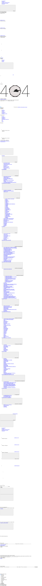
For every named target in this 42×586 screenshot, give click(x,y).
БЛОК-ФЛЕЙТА (6, 321)
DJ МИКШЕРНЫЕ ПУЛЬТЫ (8, 395)
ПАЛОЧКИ (5, 221)
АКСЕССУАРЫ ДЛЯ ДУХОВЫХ (8, 319)
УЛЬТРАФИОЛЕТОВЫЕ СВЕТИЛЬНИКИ (10, 296)
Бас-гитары (5, 165)
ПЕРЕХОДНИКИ (6, 308)
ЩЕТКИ (5, 225)
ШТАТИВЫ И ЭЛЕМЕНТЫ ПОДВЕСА (9, 297)
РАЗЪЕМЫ (5, 310)
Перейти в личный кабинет (4, 522)
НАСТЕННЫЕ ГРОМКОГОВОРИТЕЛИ (9, 384)
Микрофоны (3, 118)
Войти (1, 558)
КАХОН (6, 212)
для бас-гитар (5, 234)
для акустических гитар (7, 233)
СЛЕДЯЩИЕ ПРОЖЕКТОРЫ (8, 294)
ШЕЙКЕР (6, 217)
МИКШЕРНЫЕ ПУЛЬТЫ (7, 248)
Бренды (3, 61)
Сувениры (5, 406)
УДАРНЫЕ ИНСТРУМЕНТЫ (18, 189)
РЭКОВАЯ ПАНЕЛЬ (7, 291)
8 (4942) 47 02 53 (2, 35)
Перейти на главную (3, 99)
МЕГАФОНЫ (5, 258)
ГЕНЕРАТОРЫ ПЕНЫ (8, 277)
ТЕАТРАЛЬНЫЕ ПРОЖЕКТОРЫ (8, 295)
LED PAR (5, 282)
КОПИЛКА (5, 364)
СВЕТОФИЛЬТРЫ (6, 292)
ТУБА (4, 334)
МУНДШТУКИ (6, 328)
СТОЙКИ (5, 224)
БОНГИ (6, 199)
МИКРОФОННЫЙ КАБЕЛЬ (8, 307)
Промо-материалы (6, 405)
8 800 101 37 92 (2, 20)
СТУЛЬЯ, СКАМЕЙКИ (7, 368)
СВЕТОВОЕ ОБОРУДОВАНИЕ (18, 268)
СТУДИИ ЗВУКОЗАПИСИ (7, 260)
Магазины (3, 110)
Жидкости (6, 279)
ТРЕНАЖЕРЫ (6, 369)
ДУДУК (5, 324)
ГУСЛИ (5, 347)
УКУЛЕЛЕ (5, 350)
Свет (2, 121)
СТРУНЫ (3, 226)
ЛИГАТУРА (5, 327)
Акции (3, 60)
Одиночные (5, 239)
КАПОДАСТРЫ (6, 361)
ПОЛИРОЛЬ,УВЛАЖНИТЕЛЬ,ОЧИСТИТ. (10, 366)
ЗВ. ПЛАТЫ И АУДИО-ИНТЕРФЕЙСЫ (9, 256)
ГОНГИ (6, 202)
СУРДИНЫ (5, 331)
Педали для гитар (6, 167)
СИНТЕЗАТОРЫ (6, 177)
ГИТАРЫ (3, 155)
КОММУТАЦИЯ (4, 298)
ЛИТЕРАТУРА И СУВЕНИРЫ (6, 397)
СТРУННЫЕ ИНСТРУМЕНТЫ (6, 337)
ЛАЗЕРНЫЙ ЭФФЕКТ (7, 287)
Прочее (5, 371)
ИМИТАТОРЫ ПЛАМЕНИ (9, 280)
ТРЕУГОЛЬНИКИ (7, 216)
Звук (2, 120)
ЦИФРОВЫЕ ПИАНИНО (7, 176)
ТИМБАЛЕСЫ (7, 215)
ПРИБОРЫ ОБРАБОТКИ (7, 254)
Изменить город (4, 12)
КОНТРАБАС (6, 349)
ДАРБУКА (6, 203)
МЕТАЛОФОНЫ (7, 213)
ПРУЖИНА (5, 223)
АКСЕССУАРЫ (4, 351)
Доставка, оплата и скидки (5, 2)
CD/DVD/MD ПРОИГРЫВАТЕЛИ (8, 257)
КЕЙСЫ (5, 362)
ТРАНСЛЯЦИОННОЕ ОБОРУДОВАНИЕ (8, 374)
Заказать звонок (17, 458)
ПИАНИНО (5, 179)
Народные (5, 238)
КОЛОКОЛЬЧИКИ (8, 209)
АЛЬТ (4, 320)
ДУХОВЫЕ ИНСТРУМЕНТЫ (6, 311)
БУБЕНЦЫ (6, 200)
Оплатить (1, 508)
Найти (1, 487)
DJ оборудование (4, 388)
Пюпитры (5, 372)
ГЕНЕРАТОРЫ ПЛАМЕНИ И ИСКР (10, 278)
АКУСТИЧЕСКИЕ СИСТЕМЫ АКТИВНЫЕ (10, 247)
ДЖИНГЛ (6, 205)
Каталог (2, 58)
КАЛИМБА (7, 207)
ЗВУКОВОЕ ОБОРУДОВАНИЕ (6, 240)
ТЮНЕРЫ (5, 370)
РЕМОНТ (5, 290)
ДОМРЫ (5, 348)
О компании (3, 112)
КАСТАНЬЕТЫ (7, 208)
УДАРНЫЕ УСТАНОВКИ (7, 190)
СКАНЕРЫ (5, 293)
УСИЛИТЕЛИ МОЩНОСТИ (8, 249)
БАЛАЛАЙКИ (6, 346)
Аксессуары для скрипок (7, 345)
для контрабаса (6, 236)
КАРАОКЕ (5, 259)
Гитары (3, 116)
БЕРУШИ (5, 358)
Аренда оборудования (5, 3)
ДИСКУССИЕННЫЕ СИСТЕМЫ (8, 383)
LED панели (5, 283)
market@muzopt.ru (16, 465)
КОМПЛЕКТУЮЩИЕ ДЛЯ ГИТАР (9, 363)
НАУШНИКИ (6, 255)
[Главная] (8, 82)
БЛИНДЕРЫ (5, 285)
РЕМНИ (5, 367)
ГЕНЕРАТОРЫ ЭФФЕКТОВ (19, 275)
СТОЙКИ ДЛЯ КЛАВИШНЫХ (8, 181)
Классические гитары (7, 163)
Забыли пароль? (2, 545)
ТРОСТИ (5, 333)
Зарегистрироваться (3, 544)
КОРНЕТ (5, 326)
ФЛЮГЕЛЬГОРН (6, 336)
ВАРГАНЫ (5, 323)
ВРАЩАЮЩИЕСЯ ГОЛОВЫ (8, 286)
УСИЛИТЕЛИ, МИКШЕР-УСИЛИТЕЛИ (9, 387)
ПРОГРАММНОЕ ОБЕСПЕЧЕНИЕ (9, 180)
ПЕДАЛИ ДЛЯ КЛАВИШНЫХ (8, 178)
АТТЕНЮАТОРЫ (6, 381)
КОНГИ (6, 210)
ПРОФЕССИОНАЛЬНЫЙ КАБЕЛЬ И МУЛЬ (10, 309)
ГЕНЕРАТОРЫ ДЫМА (8, 276)
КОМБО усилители (6, 166)
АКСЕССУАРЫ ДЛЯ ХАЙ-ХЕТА (8, 219)
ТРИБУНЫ (5, 386)
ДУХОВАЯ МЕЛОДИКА (7, 325)
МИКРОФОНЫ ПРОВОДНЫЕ (8, 252)
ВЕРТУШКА (5, 359)
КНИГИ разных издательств (8, 404)
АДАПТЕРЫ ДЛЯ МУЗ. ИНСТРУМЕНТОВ (10, 182)
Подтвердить (2, 583)
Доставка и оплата (4, 113)
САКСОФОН (5, 329)
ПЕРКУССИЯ (6, 191)
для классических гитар (7, 235)
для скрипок (5, 237)
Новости (3, 1)
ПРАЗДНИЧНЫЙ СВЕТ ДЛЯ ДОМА (9, 289)
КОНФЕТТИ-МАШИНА (8, 281)
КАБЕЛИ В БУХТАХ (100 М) (8, 306)
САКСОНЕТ (5, 330)
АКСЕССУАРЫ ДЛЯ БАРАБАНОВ (9, 218)
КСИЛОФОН (7, 211)
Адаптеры (5, 168)
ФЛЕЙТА (5, 335)
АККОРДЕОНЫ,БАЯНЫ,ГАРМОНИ (9, 318)
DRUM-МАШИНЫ (6, 220)
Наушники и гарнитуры (5, 119)
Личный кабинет (15, 413)
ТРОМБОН (5, 332)
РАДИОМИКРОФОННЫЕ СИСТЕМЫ (9, 251)
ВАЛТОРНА (5, 322)
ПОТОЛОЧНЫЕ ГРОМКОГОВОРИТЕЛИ (10, 385)
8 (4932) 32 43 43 (16, 444)
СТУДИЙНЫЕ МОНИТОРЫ (8, 250)
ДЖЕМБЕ (6, 204)
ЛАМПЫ (5, 288)
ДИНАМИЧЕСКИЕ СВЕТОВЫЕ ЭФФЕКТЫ (10, 284)
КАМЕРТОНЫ (6, 360)
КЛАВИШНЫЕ (4, 169)
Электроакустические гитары (8, 164)
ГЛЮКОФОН (7, 201)
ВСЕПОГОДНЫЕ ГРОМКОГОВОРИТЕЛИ (10, 382)
